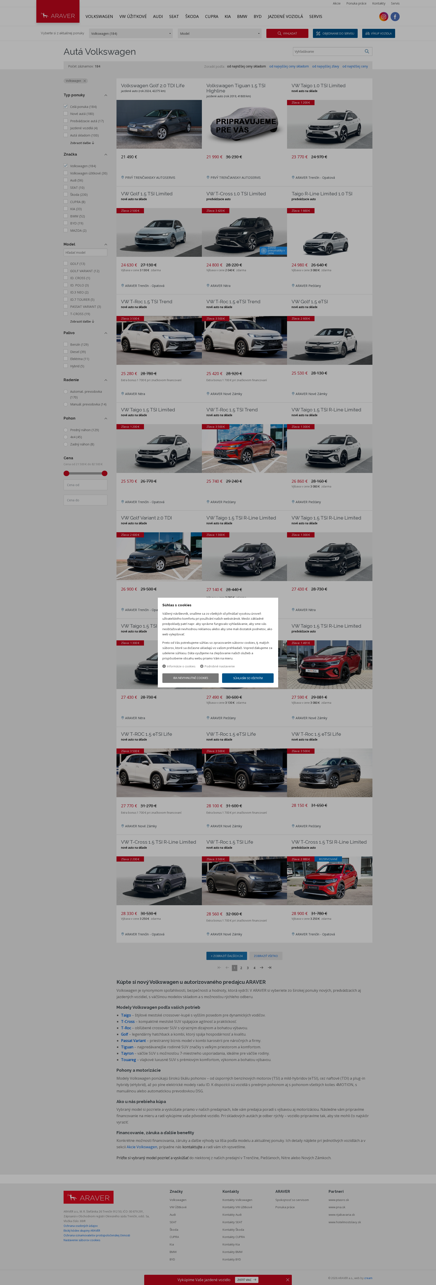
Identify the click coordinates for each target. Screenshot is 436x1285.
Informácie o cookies (181, 666)
